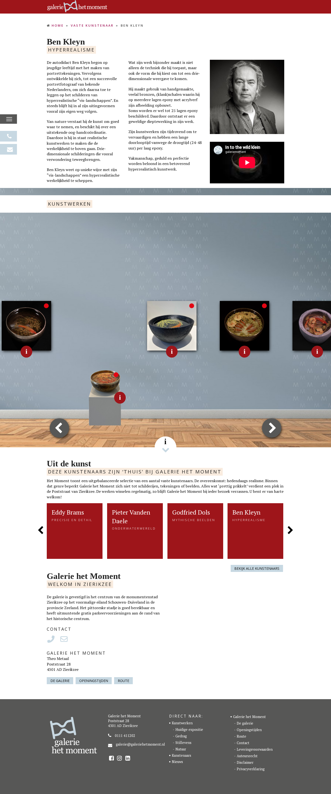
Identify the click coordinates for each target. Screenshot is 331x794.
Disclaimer (245, 762)
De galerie (60, 680)
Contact (243, 743)
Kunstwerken (182, 723)
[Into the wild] (26, 325)
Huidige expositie (189, 729)
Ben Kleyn (246, 512)
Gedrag (181, 736)
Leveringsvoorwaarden (255, 749)
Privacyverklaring (251, 769)
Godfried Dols (191, 512)
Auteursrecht (247, 756)
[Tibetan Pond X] (96, 397)
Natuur (180, 749)
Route (123, 680)
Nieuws (177, 761)
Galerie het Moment (249, 716)
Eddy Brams (68, 512)
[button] (9, 119)
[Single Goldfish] (172, 325)
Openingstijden (93, 680)
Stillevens (183, 742)
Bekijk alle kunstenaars (256, 568)
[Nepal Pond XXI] (244, 325)
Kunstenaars (181, 755)
